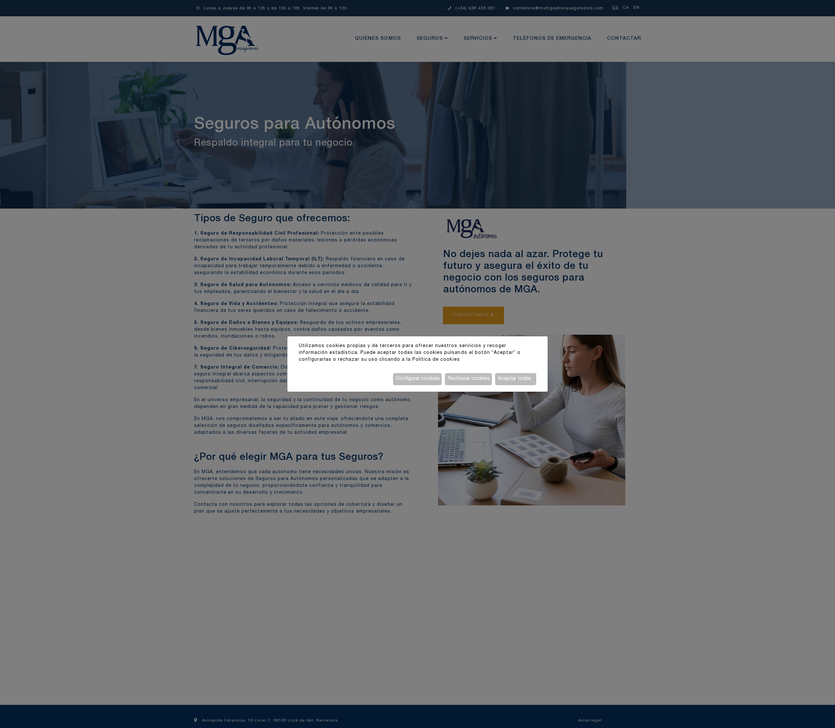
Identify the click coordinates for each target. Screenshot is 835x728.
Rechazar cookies (469, 379)
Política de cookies (436, 359)
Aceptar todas (514, 379)
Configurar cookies (418, 379)
